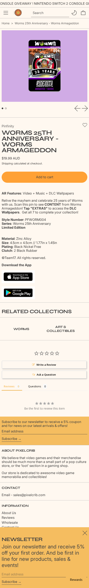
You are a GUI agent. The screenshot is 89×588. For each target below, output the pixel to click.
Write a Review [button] (46, 365)
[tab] (2, 108)
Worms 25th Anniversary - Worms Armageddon (47, 23)
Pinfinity (8, 126)
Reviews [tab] (9, 386)
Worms (21, 329)
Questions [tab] (34, 386)
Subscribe (9, 439)
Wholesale (10, 522)
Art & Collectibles (61, 329)
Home (6, 23)
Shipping (7, 163)
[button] (83, 13)
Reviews (8, 517)
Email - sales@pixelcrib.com (23, 495)
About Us (9, 513)
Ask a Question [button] (46, 374)
